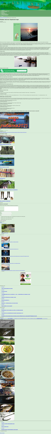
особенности (16, 318)
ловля (11, 318)
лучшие (13, 318)
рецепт (23, 318)
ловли (9, 318)
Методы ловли (4, 11)
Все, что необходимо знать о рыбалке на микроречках (9, 189)
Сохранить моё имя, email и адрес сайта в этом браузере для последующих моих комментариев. (13, 216)
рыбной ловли (35, 318)
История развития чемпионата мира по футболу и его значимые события (10, 263)
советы (44, 318)
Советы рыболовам (4, 14)
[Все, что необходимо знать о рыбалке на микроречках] (7, 188)
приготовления (19, 318)
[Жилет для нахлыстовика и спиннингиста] (7, 154)
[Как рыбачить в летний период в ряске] (7, 344)
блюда (2, 318)
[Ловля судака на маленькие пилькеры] (7, 403)
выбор (4, 318)
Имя (1, 212)
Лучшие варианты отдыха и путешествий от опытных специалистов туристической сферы (13, 270)
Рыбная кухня (4, 13)
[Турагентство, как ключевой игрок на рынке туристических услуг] (5, 248)
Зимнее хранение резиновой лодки (5, 144)
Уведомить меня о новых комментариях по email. (7, 217)
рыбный (38, 318)
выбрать (5, 318)
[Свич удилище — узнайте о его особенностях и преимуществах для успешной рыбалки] (7, 327)
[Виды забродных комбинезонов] (7, 199)
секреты (43, 318)
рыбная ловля (6, 130)
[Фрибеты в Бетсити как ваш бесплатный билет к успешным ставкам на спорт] (7, 386)
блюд (0, 318)
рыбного (32, 318)
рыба (27, 318)
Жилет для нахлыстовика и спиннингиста (7, 155)
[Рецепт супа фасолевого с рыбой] (7, 378)
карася (7, 318)
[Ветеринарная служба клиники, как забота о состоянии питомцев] (5, 241)
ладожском (1, 130)
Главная (1, 17)
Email (1, 213)
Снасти (2, 12)
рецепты (25, 318)
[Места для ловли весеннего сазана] (7, 361)
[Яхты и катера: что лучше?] (7, 165)
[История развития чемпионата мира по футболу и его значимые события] (5, 262)
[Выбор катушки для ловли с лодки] (7, 369)
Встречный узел (2, 178)
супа (45, 318)
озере (3, 130)
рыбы (41, 318)
